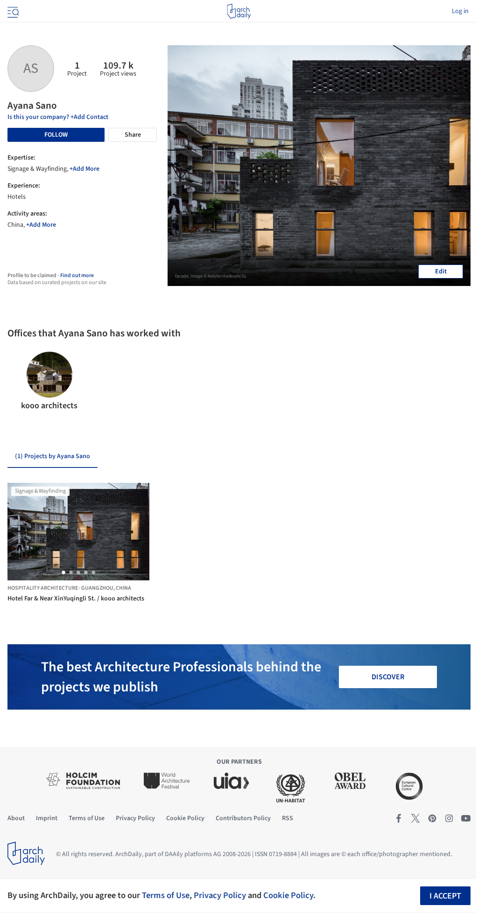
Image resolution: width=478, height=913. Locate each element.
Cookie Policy (288, 895)
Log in (460, 11)
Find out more (77, 275)
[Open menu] (12, 11)
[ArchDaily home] (239, 11)
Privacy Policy (220, 895)
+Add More (84, 169)
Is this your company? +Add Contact (57, 117)
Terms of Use (166, 895)
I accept (445, 896)
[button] (18, 381)
